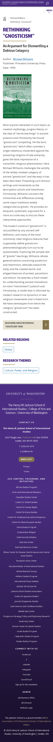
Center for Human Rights (26, 507)
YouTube (26, 674)
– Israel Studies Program (26, 631)
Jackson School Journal (26, 586)
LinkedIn (26, 664)
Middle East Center (26, 611)
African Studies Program (26, 487)
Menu (49, 10)
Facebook (26, 654)
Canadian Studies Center (26, 497)
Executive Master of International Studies (26, 566)
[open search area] (47, 3)
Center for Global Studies (26, 502)
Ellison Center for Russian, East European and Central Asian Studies (26, 554)
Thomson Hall (28, 437)
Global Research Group (26, 571)
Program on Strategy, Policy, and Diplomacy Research (26, 616)
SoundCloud (26, 679)
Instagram (26, 669)
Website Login (26, 708)
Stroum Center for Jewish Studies (26, 626)
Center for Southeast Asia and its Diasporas (26, 517)
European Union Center (26, 561)
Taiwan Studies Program (26, 641)
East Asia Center (27, 542)
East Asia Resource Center (26, 547)
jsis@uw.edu (27, 451)
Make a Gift (26, 459)
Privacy (26, 466)
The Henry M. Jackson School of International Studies (23, 407)
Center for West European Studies (26, 522)
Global (8, 349)
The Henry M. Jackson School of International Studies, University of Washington (24, 2)
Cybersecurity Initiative (26, 537)
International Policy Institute (26, 581)
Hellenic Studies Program (26, 576)
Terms (26, 471)
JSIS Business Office (26, 698)
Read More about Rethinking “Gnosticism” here (19, 325)
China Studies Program (26, 527)
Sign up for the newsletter (26, 684)
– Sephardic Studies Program (26, 636)
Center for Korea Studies (26, 512)
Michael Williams (17, 18)
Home (4, 18)
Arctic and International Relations (26, 492)
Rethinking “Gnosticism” (21, 21)
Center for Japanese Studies (26, 596)
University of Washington (27, 393)
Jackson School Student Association (26, 591)
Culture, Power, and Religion (21, 370)
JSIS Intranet (26, 703)
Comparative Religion (26, 532)
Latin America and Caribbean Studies (26, 606)
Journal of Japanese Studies (26, 601)
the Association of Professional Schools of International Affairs (26, 721)
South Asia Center (26, 621)
